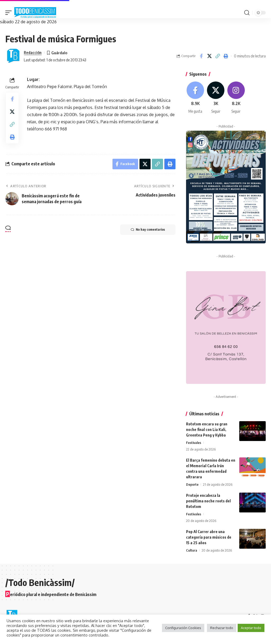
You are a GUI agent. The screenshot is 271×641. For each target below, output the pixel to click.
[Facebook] (195, 97)
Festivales (193, 442)
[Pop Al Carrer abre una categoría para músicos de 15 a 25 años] (252, 539)
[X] (215, 97)
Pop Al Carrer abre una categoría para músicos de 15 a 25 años (208, 537)
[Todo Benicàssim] (35, 12)
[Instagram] (236, 97)
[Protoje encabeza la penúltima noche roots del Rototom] (252, 502)
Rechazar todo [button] (221, 628)
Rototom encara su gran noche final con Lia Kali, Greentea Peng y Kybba (206, 429)
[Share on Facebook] (201, 56)
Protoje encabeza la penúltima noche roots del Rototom (208, 501)
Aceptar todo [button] (251, 628)
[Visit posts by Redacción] (13, 56)
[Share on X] (209, 56)
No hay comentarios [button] (150, 229)
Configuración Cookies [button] (183, 628)
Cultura (191, 550)
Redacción (33, 52)
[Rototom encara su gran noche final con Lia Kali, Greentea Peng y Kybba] (252, 431)
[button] (9, 12)
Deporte (192, 484)
